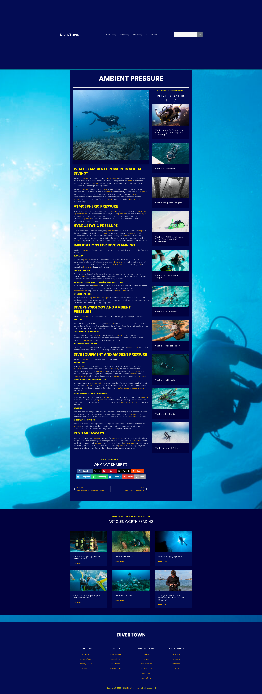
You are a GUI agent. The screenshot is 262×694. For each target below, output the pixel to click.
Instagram (176, 664)
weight (142, 192)
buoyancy (108, 199)
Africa (146, 654)
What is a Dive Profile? (166, 414)
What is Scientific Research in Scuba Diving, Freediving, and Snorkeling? (169, 132)
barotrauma (132, 347)
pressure (84, 178)
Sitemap (85, 668)
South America (146, 668)
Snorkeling (137, 34)
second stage (80, 376)
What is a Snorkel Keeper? (167, 346)
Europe (146, 659)
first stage (135, 371)
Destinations (151, 34)
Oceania (146, 673)
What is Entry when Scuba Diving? (168, 276)
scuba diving (112, 178)
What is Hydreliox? (124, 556)
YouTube (176, 654)
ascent (120, 335)
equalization (85, 340)
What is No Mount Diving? (167, 448)
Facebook (176, 659)
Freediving (124, 34)
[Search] (200, 34)
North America (146, 664)
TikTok (176, 668)
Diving (116, 648)
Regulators (102, 371)
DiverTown (85, 648)
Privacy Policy (86, 664)
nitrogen (105, 298)
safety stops (123, 388)
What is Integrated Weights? (169, 203)
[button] (85, 471)
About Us (86, 654)
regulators (83, 366)
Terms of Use (85, 659)
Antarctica (146, 678)
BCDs (139, 264)
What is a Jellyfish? (124, 595)
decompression (135, 199)
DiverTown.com (134, 688)
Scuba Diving (110, 34)
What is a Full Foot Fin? (166, 380)
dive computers (97, 383)
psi (86, 214)
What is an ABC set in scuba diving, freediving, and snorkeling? (169, 239)
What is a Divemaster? (166, 311)
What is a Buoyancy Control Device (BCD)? (86, 557)
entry (130, 181)
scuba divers (117, 438)
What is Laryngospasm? (170, 556)
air (80, 216)
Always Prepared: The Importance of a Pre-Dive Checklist (171, 597)
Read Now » (77, 563)
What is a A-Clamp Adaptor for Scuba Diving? (87, 596)
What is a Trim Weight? (166, 168)
